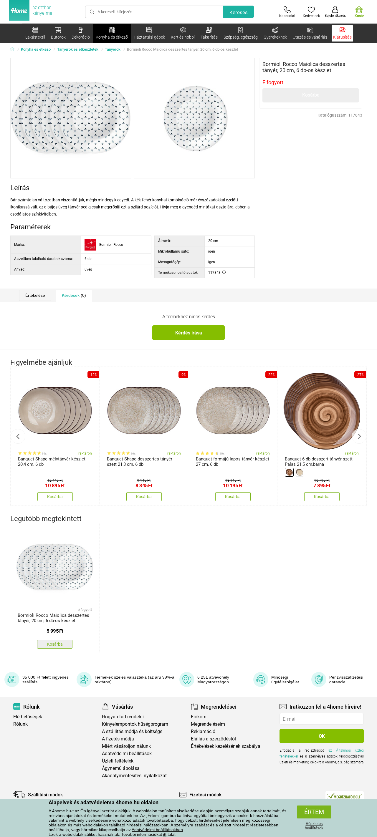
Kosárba (311, 95)
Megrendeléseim (208, 724)
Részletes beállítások (314, 825)
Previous (18, 436)
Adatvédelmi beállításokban (157, 829)
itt (164, 834)
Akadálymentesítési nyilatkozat (134, 775)
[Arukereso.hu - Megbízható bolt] (344, 796)
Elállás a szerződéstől (213, 739)
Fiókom (198, 717)
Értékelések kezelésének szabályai (226, 746)
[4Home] (14, 49)
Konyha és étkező (36, 49)
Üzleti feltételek (117, 761)
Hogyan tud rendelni (123, 717)
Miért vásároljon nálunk (126, 746)
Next (359, 436)
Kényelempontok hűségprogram (135, 724)
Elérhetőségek (27, 717)
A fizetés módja (118, 739)
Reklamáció (203, 731)
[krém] (299, 472)
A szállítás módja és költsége (132, 731)
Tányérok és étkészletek (77, 49)
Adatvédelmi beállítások (127, 753)
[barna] (289, 472)
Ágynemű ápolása (121, 768)
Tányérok (112, 49)
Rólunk (20, 724)
